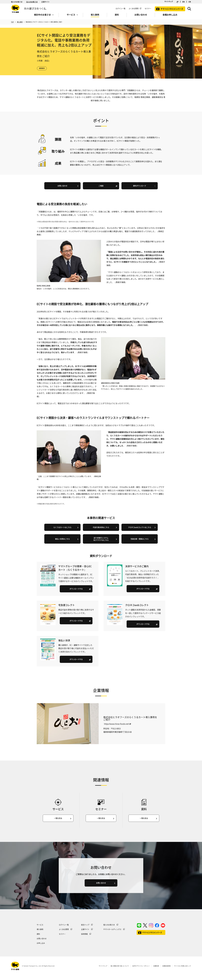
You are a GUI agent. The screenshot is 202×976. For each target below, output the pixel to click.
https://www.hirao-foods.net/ (116, 723)
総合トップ (85, 924)
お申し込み (41, 943)
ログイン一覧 (120, 8)
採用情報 (84, 934)
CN (190, 2)
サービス (40, 924)
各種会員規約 (166, 966)
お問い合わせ (42, 938)
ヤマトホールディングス (112, 929)
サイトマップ (168, 1)
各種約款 (156, 966)
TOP (12, 22)
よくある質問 (134, 8)
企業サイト (45, 2)
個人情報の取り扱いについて (120, 966)
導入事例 (20, 22)
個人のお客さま (16, 2)
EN (183, 2)
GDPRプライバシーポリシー (141, 966)
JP (177, 2)
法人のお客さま (32, 2)
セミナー (62, 934)
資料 (38, 934)
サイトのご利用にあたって (182, 966)
